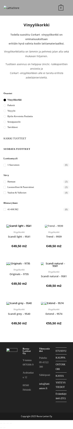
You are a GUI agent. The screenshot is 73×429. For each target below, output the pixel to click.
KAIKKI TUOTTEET (15, 138)
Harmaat (11, 181)
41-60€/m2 (12, 209)
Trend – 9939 (54, 236)
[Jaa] (7, 423)
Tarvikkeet (12, 127)
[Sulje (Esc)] (11, 423)
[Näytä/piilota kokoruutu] (4, 423)
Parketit (11, 105)
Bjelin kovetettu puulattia (20, 116)
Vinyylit (11, 110)
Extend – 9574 (54, 313)
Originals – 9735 (19, 274)
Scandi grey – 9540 (19, 313)
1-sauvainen (13, 165)
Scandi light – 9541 (19, 236)
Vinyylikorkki (14, 99)
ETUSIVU (61, 351)
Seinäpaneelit (14, 121)
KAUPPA (60, 357)
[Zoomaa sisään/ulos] (1, 423)
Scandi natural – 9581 (54, 276)
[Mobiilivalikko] (66, 7)
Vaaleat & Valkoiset (16, 192)
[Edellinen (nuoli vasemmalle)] (1, 427)
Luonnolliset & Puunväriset (20, 187)
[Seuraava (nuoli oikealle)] (4, 427)
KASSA (60, 376)
